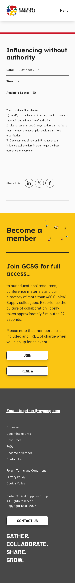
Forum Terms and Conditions (26, 470)
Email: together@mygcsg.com (33, 410)
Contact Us (14, 459)
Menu (64, 10)
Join (27, 355)
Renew (27, 371)
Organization (15, 427)
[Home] (21, 10)
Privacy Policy (15, 477)
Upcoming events (18, 433)
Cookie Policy (15, 483)
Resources (14, 440)
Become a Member (19, 453)
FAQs (9, 446)
